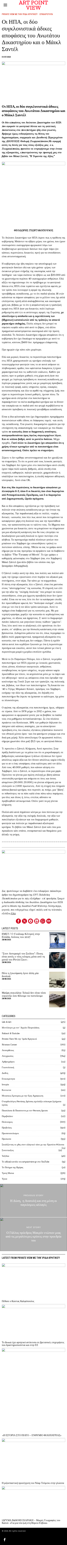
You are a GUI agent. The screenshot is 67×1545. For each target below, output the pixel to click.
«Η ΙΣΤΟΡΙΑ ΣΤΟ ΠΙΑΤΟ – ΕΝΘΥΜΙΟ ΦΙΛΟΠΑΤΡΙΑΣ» (31, 1435)
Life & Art (6, 1022)
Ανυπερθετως (8, 1050)
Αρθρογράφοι (8, 1061)
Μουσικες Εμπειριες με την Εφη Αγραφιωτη (22, 1095)
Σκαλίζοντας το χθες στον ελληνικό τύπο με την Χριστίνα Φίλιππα (33, 1144)
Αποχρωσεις (7, 1056)
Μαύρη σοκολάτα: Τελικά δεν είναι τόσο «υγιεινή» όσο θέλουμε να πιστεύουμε (24, 994)
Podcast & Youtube (11, 1033)
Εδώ (13, 913)
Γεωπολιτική (8, 1067)
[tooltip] (18, 921)
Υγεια (4, 1178)
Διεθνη (5, 1073)
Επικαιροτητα (46, 14)
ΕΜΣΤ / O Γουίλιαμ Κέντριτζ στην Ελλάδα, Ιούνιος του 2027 (21, 935)
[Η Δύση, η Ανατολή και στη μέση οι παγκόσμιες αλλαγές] (33, 1200)
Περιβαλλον (7, 1116)
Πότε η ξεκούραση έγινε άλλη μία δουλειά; (20, 975)
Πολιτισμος (7, 1122)
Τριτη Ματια (8, 1173)
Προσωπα (6, 1138)
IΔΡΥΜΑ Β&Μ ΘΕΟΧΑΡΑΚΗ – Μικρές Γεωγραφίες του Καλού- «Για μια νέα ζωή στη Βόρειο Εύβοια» (31, 1521)
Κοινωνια (6, 1090)
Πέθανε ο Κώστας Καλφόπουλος (18, 1301)
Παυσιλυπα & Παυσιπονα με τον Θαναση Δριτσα (25, 1110)
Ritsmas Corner (9, 1044)
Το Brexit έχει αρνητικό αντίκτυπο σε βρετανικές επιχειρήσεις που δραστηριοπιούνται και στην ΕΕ (33, 1344)
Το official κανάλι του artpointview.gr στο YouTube (25, 1161)
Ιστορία (5, 1084)
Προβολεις (7, 1127)
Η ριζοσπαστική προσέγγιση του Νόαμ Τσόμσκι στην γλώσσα (33, 1483)
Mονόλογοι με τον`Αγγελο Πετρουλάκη (20, 1027)
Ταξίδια (5, 1156)
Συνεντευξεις (8, 1150)
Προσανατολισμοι (10, 1133)
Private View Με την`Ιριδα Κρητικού (20, 14)
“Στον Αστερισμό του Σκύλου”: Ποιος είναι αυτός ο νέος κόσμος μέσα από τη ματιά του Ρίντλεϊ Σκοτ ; (23, 956)
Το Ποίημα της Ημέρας (12, 1167)
